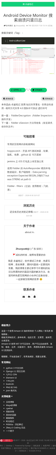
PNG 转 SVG (11, 387)
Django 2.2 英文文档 (15, 371)
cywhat (9, 408)
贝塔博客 (10, 402)
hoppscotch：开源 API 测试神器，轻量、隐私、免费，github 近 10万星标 (28, 152)
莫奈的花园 (11, 414)
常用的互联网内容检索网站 (21, 144)
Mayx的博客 (11, 405)
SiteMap (9, 445)
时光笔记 (10, 421)
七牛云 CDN (11, 374)
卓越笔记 (28, 4)
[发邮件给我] (23, 296)
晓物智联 (10, 418)
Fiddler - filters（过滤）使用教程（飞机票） (27, 187)
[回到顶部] (52, 451)
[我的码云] (29, 296)
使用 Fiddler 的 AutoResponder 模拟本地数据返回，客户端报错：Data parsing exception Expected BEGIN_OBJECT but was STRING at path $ (28, 174)
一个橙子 (10, 430)
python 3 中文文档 (14, 368)
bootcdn (10, 384)
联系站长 (22, 451)
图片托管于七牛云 (21, 448)
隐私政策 (36, 445)
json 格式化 (11, 390)
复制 (51, 39)
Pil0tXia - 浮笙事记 (14, 424)
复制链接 (49, 98)
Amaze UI (19, 330)
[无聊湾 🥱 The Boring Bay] (6, 440)
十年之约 (10, 380)
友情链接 (6, 396)
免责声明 (46, 445)
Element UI (11, 377)
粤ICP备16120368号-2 (39, 448)
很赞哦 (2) (17, 90)
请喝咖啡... (39, 90)
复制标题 (9, 98)
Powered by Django (23, 445)
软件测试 (9, 25)
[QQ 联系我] (34, 296)
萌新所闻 (10, 411)
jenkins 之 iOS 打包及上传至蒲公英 (25, 161)
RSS (1, 445)
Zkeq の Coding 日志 (15, 427)
